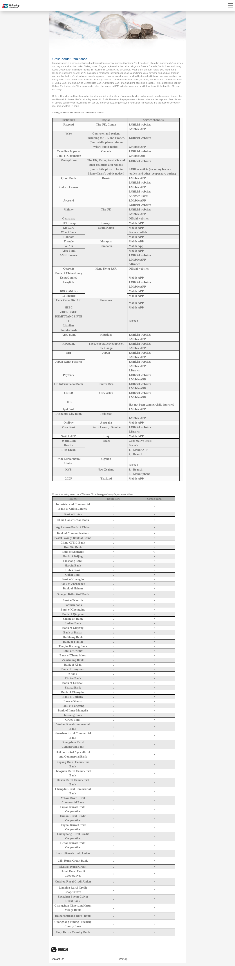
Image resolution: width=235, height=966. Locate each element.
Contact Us (57, 959)
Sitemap (122, 959)
